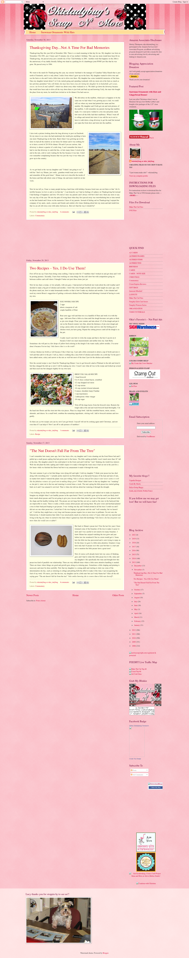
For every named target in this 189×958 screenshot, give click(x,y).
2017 (134, 546)
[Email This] (78, 212)
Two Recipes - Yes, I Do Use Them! (58, 267)
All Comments (137, 774)
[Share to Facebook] (85, 212)
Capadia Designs (135, 480)
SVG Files (133, 210)
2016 (134, 550)
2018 (134, 542)
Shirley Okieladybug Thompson (139, 725)
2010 (134, 638)
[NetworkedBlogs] (155, 784)
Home (32, 32)
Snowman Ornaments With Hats (58, 32)
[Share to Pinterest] (87, 212)
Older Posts (118, 595)
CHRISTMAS (134, 277)
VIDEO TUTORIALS (137, 312)
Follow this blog (155, 787)
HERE (132, 195)
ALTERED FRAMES (136, 256)
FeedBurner (151, 436)
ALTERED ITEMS (136, 259)
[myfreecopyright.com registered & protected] (146, 655)
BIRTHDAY (133, 266)
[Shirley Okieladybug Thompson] (137, 756)
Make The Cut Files (136, 207)
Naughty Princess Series (137, 305)
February (137, 621)
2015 (134, 554)
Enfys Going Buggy (136, 487)
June (136, 605)
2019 (134, 538)
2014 (134, 558)
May (136, 609)
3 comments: (65, 430)
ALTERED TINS (135, 263)
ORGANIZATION (135, 308)
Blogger (105, 953)
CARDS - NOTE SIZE (137, 273)
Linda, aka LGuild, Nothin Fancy (141, 491)
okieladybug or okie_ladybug (143, 161)
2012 (134, 630)
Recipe (37, 434)
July (136, 601)
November (138, 569)
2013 (134, 562)
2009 (134, 642)
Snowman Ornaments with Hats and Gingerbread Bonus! (145, 93)
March (136, 617)
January (137, 625)
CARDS (132, 270)
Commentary (40, 215)
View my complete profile (138, 176)
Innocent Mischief (135, 291)
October (137, 589)
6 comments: (65, 212)
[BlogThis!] (80, 212)
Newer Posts (32, 595)
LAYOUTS (133, 294)
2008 (134, 646)
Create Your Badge (135, 759)
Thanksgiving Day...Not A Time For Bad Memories (70, 47)
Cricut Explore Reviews (137, 284)
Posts (134, 770)
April (136, 613)
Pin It (152, 138)
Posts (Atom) (41, 600)
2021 (134, 535)
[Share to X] (83, 212)
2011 (134, 634)
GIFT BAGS (133, 287)
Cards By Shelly (135, 484)
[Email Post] (73, 212)
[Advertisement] (75, 239)
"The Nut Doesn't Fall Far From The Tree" (62, 450)
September (138, 593)
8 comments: (65, 582)
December (138, 565)
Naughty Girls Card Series (138, 301)
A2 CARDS (133, 252)
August (137, 597)
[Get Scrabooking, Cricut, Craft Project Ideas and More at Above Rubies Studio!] (146, 876)
